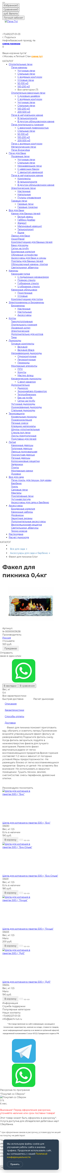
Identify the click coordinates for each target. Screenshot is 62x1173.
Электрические (20, 331)
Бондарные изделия (23, 251)
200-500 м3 (23, 111)
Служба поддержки (13, 1006)
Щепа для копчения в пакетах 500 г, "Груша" (27, 928)
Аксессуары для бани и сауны (28, 258)
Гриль (14, 486)
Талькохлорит (25, 229)
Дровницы (17, 515)
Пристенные (24, 292)
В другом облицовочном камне (35, 121)
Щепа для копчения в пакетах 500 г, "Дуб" (26, 981)
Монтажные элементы (24, 365)
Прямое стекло (26, 280)
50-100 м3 (22, 83)
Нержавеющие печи (29, 165)
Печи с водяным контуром (26, 143)
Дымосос (22, 388)
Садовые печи (19, 489)
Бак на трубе (24, 397)
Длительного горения (24, 324)
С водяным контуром (29, 77)
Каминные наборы (22, 512)
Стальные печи (26, 73)
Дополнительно (20, 385)
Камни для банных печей (25, 213)
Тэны (14, 337)
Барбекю (16, 483)
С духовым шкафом (28, 96)
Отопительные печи (20, 64)
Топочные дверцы (21, 448)
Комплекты (24, 178)
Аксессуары (24, 315)
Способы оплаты (14, 716)
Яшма (20, 232)
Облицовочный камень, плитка (29, 264)
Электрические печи (23, 188)
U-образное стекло (28, 286)
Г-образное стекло (28, 283)
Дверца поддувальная (24, 451)
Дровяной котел (20, 327)
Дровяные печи (20, 156)
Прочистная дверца (23, 454)
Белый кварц (25, 216)
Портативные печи (22, 496)
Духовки (16, 473)
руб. (11, 13)
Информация (10, 1003)
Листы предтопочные (23, 435)
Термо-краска (19, 531)
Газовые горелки (27, 207)
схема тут (37, 56)
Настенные (24, 191)
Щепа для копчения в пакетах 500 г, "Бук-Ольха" (30, 875)
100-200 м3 (23, 86)
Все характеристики (14, 695)
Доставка (10, 722)
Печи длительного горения (27, 124)
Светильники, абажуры (24, 267)
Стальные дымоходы (23, 410)
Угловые (22, 296)
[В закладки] (25, 840)
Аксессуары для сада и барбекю (30, 502)
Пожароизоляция (21, 419)
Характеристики (14, 710)
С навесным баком (28, 169)
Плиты (15, 467)
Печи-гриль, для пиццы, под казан (31, 480)
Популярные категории (16, 1009)
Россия (6, 637)
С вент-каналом (26, 381)
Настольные (24, 312)
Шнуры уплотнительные (25, 429)
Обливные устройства (24, 254)
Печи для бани (17, 153)
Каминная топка (20, 273)
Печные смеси (19, 423)
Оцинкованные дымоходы (26, 407)
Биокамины (18, 305)
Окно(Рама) (18, 238)
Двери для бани (20, 235)
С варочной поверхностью (33, 127)
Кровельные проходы (24, 416)
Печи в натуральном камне (27, 115)
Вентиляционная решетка (26, 524)
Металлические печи (23, 146)
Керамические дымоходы (26, 378)
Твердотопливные (22, 321)
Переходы (23, 362)
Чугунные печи (26, 70)
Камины (13, 270)
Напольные (24, 194)
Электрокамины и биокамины (26, 302)
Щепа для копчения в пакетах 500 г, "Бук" (26, 822)
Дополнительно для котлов (27, 334)
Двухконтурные (26, 359)
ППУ (20, 369)
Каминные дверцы (22, 445)
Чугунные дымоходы (23, 404)
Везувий (22, 346)
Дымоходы (15, 340)
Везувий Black (25, 350)
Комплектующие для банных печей (31, 242)
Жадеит (22, 223)
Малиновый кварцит (29, 226)
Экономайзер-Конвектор (32, 391)
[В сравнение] (28, 840)
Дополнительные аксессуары (28, 521)
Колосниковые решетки (25, 461)
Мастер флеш (25, 375)
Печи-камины (19, 67)
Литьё (12, 442)
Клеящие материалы (23, 426)
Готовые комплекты (22, 343)
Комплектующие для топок (27, 299)
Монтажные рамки (22, 470)
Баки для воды (19, 245)
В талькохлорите (27, 118)
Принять (15, 1164)
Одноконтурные (26, 356)
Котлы (12, 318)
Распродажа (16, 534)
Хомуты (21, 372)
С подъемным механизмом (33, 277)
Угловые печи (25, 80)
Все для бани (16, 210)
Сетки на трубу (20, 248)
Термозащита (16, 413)
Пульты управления (29, 197)
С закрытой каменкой (30, 172)
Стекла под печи (21, 432)
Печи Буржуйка (20, 150)
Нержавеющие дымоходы (26, 353)
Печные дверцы (20, 458)
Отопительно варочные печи (28, 92)
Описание (11, 703)
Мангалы (16, 492)
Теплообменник (26, 394)
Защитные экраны (21, 518)
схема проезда (11, 43)
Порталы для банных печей (27, 261)
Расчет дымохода (19, 537)
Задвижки (17, 464)
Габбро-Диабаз (26, 219)
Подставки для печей (23, 439)
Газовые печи (19, 200)
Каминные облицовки (24, 289)
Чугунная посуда (21, 499)
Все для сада (16, 477)
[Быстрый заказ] (21, 840)
